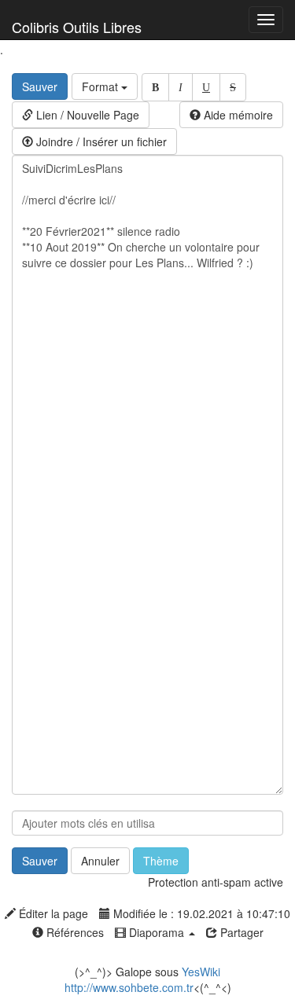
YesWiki (201, 971)
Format (101, 86)
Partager (240, 932)
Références (73, 932)
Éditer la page (52, 913)
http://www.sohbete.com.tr (129, 987)
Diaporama (156, 932)
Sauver (39, 86)
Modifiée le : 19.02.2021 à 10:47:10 (200, 913)
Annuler (100, 861)
